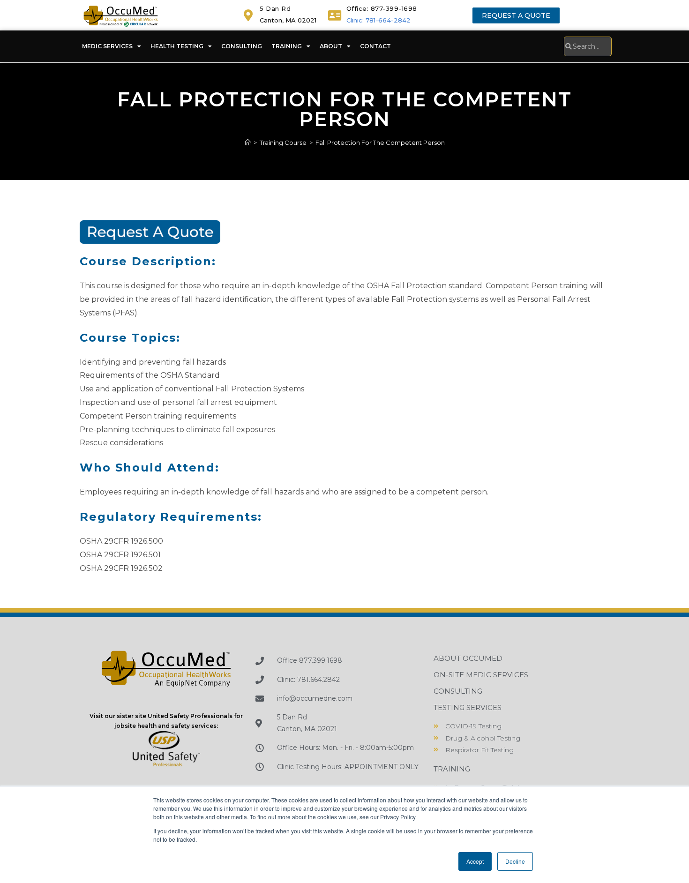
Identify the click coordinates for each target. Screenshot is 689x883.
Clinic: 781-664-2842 (378, 20)
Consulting (241, 46)
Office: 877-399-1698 (381, 8)
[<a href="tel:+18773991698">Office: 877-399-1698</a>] (335, 15)
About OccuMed (468, 658)
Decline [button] (515, 861)
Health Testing (176, 46)
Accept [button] (475, 861)
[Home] (248, 142)
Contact (375, 46)
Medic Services (107, 46)
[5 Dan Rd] (248, 15)
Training (286, 46)
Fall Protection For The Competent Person (380, 142)
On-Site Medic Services (481, 674)
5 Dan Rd (275, 8)
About (331, 46)
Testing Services (468, 707)
